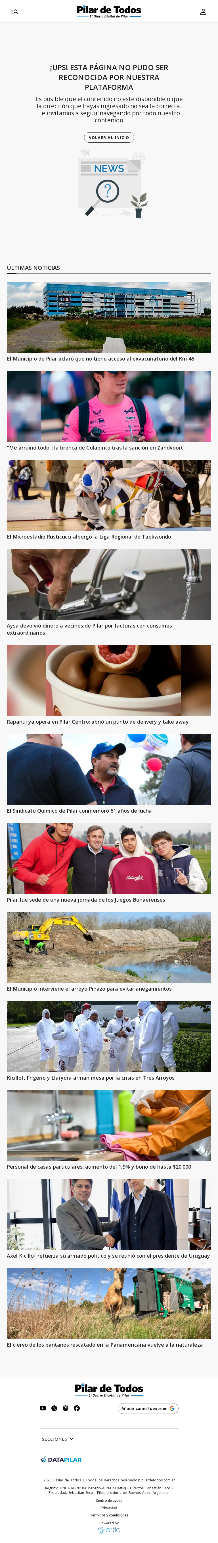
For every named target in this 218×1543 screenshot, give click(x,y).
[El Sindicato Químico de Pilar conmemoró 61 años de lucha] (109, 769)
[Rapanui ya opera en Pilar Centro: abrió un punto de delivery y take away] (109, 680)
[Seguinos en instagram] (65, 1409)
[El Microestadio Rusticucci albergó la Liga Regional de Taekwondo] (109, 495)
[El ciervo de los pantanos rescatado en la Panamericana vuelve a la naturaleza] (109, 1303)
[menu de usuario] (203, 11)
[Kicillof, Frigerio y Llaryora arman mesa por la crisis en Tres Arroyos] (109, 1036)
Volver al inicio (109, 137)
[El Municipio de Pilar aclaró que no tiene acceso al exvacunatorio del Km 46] (109, 317)
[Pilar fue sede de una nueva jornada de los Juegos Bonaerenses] (109, 858)
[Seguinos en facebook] (77, 1409)
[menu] (41, 11)
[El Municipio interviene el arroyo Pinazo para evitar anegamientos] (109, 947)
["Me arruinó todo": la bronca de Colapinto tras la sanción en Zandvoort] (109, 406)
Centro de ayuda (109, 1500)
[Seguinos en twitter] (54, 1409)
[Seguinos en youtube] (43, 1409)
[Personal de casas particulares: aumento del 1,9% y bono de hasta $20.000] (109, 1125)
